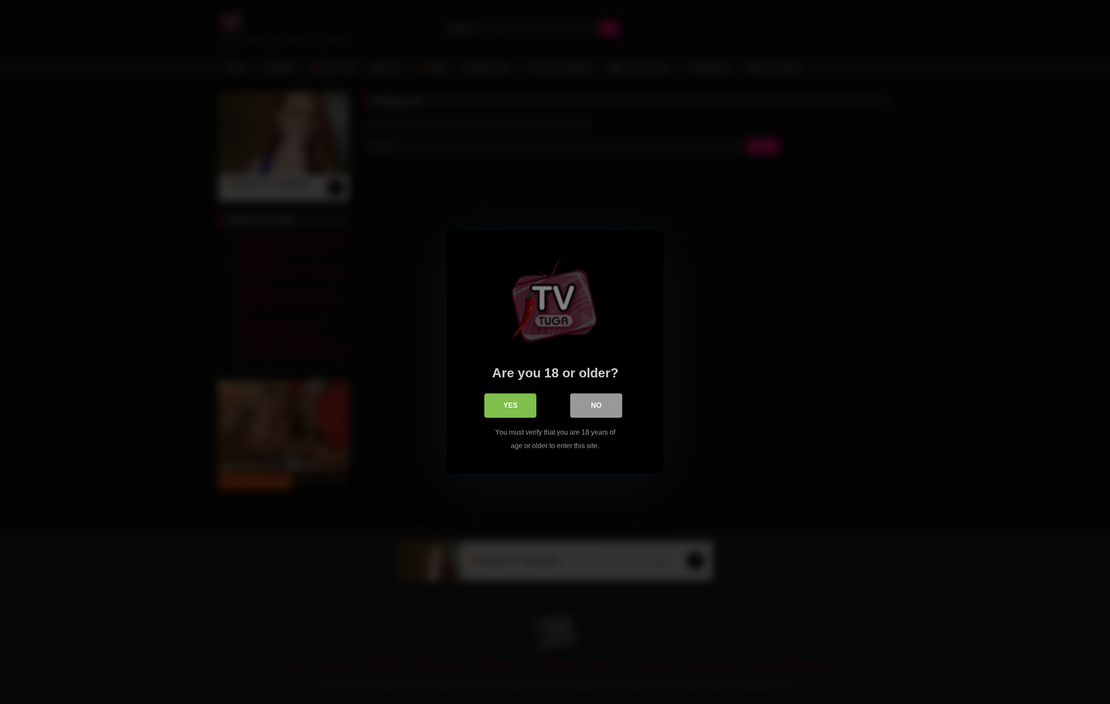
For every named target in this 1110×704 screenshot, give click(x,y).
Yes (510, 405)
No (596, 405)
